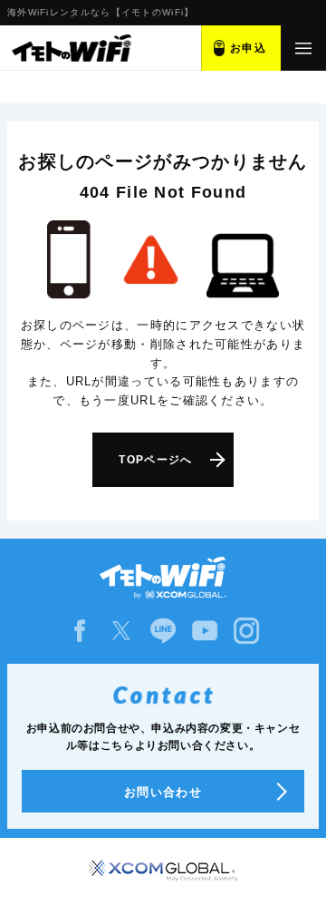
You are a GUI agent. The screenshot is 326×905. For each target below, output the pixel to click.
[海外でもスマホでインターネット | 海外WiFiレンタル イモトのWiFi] (70, 48)
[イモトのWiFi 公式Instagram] (246, 631)
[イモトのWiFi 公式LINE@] (163, 631)
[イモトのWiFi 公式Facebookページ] (80, 631)
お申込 (248, 48)
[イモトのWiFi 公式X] (121, 631)
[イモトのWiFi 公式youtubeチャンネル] (205, 631)
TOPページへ (155, 459)
